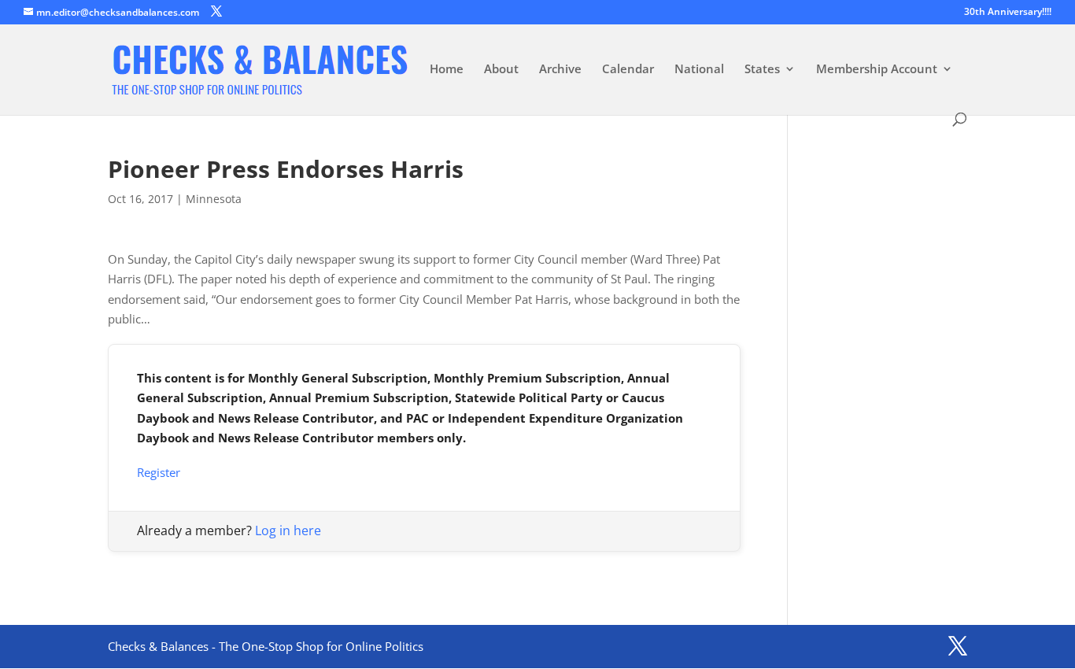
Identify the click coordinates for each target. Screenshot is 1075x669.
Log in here (288, 530)
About (501, 69)
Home (447, 69)
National (699, 69)
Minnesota (214, 198)
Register (158, 472)
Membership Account (876, 69)
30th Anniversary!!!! (1007, 12)
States (762, 69)
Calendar (628, 69)
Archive (560, 69)
